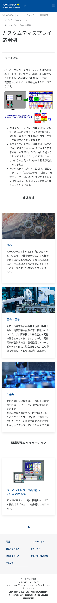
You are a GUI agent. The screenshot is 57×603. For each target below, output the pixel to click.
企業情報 (9, 563)
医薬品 (10, 394)
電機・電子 (13, 319)
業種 (8, 541)
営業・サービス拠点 (39, 555)
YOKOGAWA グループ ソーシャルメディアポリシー (28, 585)
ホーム (20, 15)
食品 (9, 245)
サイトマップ (28, 588)
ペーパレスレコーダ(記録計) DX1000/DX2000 (23, 491)
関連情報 (44, 15)
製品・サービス (12, 548)
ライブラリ (31, 15)
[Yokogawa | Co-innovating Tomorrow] (11, 6)
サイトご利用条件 (28, 579)
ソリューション (37, 541)
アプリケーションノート (16, 20)
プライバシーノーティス (28, 582)
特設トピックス (12, 555)
